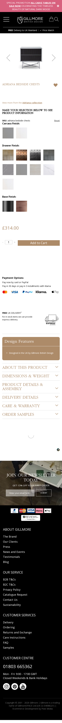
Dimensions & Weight (25, 376)
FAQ (5, 642)
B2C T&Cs (9, 584)
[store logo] (30, 20)
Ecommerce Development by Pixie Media (32, 708)
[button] (8, 57)
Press (6, 547)
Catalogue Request (15, 594)
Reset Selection (57, 120)
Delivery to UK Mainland (22, 30)
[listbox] (31, 134)
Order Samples (18, 414)
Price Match (48, 30)
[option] (8, 133)
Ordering (9, 627)
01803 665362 (17, 666)
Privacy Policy (11, 589)
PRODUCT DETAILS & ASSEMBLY (22, 386)
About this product (24, 367)
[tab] (31, 367)
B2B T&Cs (9, 579)
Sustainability (12, 605)
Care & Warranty (21, 406)
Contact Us (10, 599)
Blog (6, 562)
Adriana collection (32, 102)
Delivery (8, 622)
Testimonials (11, 557)
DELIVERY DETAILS (20, 397)
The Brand (10, 536)
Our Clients (10, 541)
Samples (8, 647)
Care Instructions (14, 637)
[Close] (58, 6)
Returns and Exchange (17, 632)
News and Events (14, 552)
